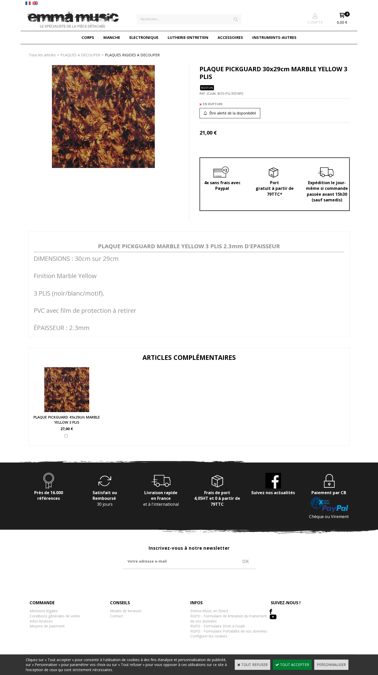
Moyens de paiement (47, 626)
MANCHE (111, 37)
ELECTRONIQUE (143, 37)
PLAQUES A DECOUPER (80, 54)
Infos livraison (41, 621)
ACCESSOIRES (230, 37)
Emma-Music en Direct (209, 610)
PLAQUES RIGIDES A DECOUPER (132, 54)
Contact (116, 616)
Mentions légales (44, 610)
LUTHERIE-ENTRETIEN (188, 37)
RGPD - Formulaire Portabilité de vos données (228, 631)
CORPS (88, 37)
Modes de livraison (125, 610)
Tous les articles (42, 54)
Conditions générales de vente (55, 616)
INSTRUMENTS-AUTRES (274, 37)
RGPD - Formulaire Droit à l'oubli (217, 626)
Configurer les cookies (208, 636)
